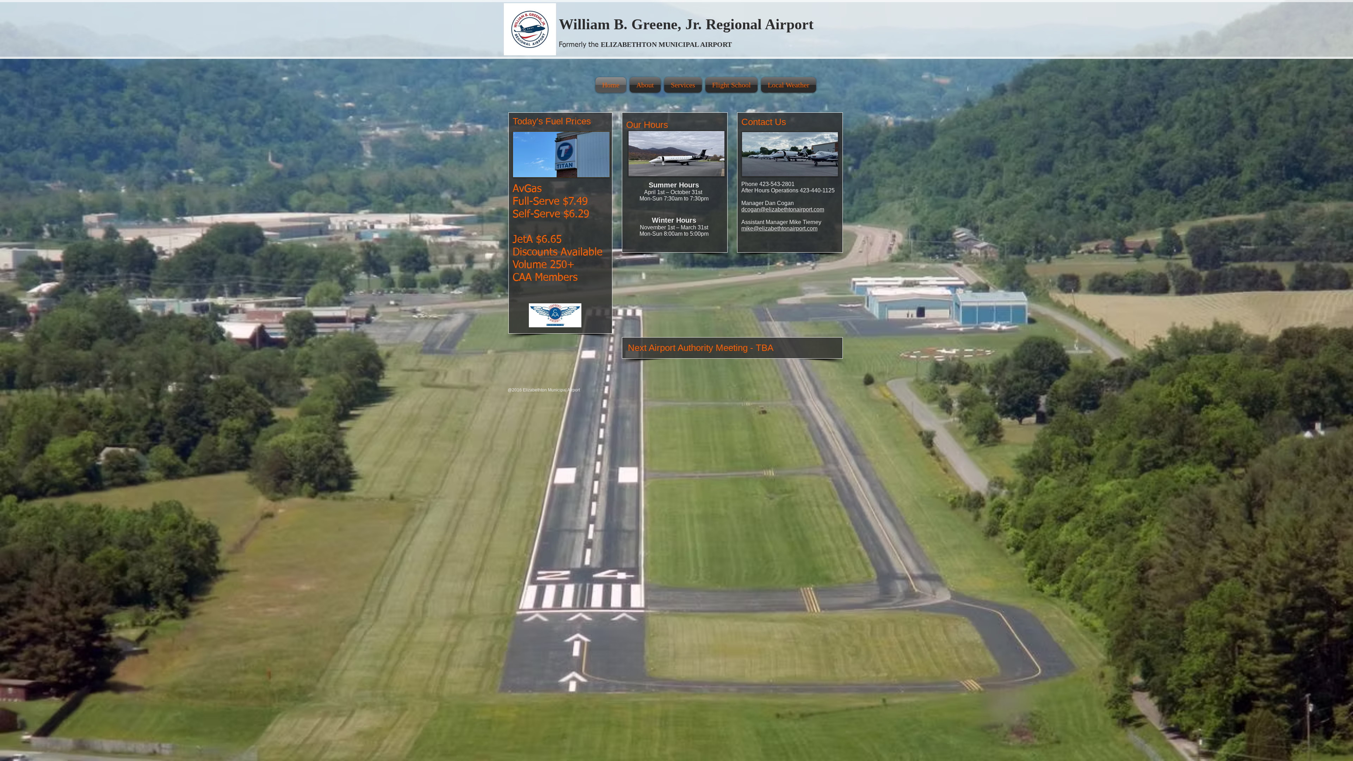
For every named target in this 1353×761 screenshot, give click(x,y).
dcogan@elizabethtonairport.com (782, 209)
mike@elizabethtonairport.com (779, 228)
